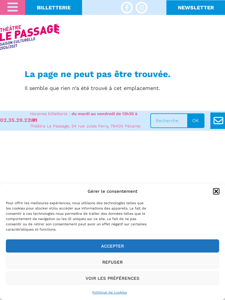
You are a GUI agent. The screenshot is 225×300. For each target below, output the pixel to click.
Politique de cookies (109, 292)
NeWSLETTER (196, 7)
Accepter (112, 246)
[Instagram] (141, 7)
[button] (216, 191)
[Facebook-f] (127, 7)
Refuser (112, 262)
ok (195, 120)
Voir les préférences (112, 278)
